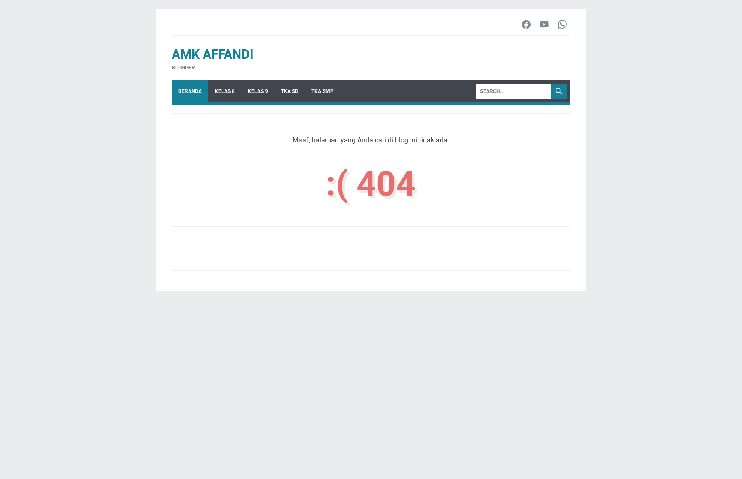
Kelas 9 (258, 91)
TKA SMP (322, 91)
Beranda (190, 91)
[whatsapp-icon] (562, 25)
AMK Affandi (213, 54)
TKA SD (289, 91)
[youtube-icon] (544, 25)
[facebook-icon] (526, 25)
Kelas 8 (225, 91)
